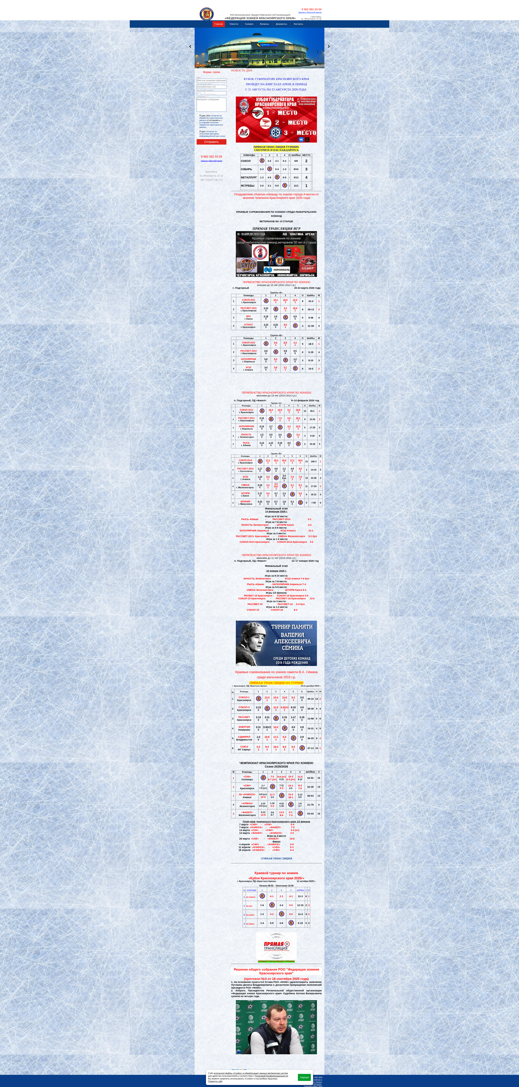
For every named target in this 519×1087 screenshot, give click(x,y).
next (328, 46)
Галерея (249, 24)
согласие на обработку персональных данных (211, 117)
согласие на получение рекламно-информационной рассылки (212, 133)
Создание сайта (310, 1086)
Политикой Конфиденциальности (271, 1076)
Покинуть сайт (215, 1081)
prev (190, 46)
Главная (218, 24)
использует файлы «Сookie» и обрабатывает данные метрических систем (251, 1073)
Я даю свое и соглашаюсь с (211, 121)
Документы (281, 24)
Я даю (212, 133)
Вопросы (264, 24)
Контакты (298, 24)
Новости (234, 24)
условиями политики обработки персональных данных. (211, 124)
